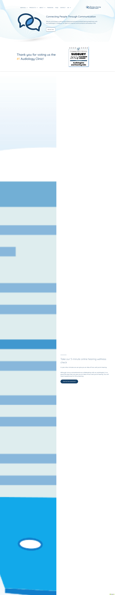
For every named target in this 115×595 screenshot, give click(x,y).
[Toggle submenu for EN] (70, 8)
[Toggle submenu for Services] (27, 8)
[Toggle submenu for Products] (37, 8)
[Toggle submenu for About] (45, 8)
